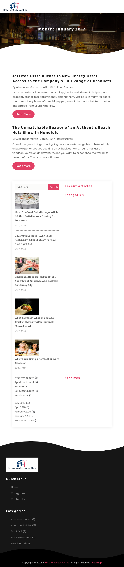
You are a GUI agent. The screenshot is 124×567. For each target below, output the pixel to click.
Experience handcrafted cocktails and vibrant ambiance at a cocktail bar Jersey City (36, 281)
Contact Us (18, 499)
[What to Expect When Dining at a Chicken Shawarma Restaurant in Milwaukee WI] (27, 307)
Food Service (65, 87)
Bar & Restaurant (24, 391)
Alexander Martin (27, 87)
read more (23, 114)
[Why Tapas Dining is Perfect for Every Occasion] (27, 348)
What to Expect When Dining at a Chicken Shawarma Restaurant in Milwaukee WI (34, 322)
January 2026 (22, 416)
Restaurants (65, 139)
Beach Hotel (21, 395)
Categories (18, 493)
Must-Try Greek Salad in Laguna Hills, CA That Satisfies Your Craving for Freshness (37, 216)
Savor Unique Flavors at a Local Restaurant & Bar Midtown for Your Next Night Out (35, 240)
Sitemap (97, 562)
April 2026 (20, 407)
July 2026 (20, 403)
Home (15, 487)
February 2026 (23, 411)
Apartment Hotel (24, 382)
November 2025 (24, 420)
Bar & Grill (20, 386)
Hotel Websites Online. (57, 562)
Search (54, 187)
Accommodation (24, 377)
